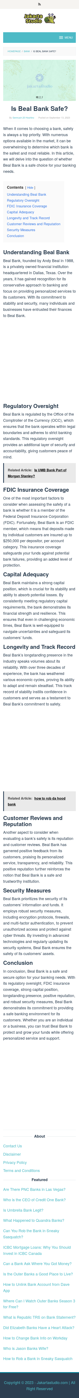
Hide (30, 187)
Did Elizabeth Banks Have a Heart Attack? (38, 1327)
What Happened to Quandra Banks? (33, 1220)
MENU (69, 37)
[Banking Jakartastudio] (39, 18)
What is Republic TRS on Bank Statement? (39, 1317)
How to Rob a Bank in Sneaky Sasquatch (37, 1358)
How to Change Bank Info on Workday (35, 1338)
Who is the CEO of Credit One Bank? (34, 1199)
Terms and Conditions (21, 1170)
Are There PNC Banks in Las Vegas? (34, 1189)
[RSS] (39, 4)
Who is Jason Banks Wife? (25, 1348)
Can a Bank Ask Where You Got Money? (37, 1263)
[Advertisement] (39, 361)
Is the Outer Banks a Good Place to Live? (38, 1273)
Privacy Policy (15, 1162)
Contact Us (12, 1145)
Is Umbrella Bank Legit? (23, 1210)
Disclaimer (12, 1154)
